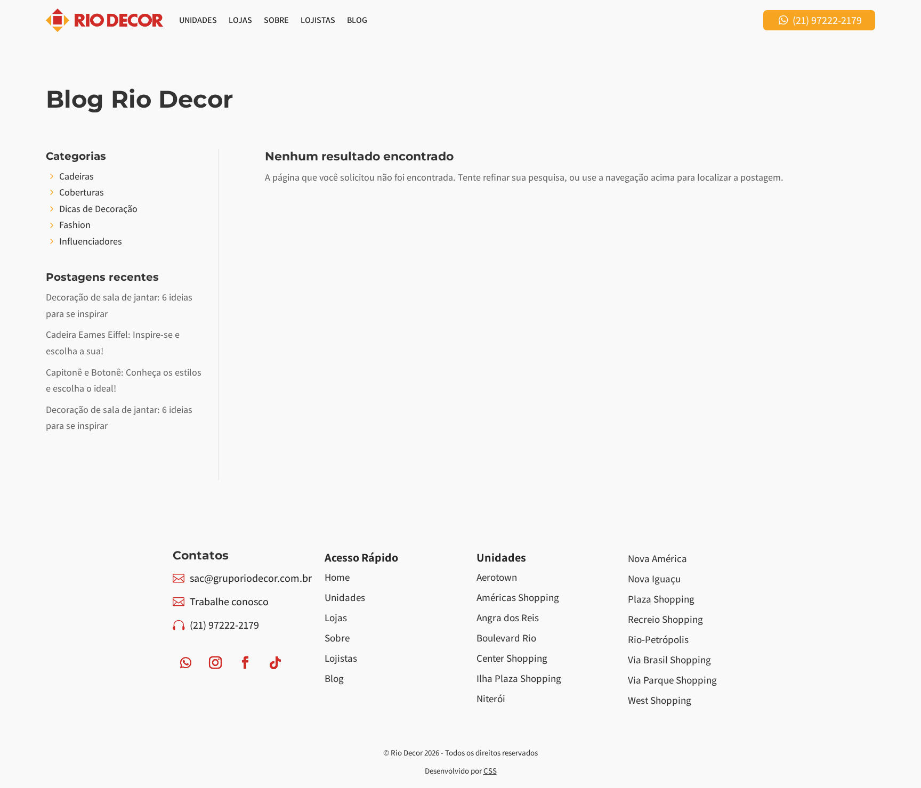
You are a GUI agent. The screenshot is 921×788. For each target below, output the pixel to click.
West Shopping (659, 700)
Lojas (240, 20)
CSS (490, 771)
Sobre (276, 20)
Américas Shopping (517, 597)
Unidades (198, 20)
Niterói (490, 698)
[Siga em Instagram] (215, 663)
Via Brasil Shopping (669, 659)
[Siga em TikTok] (275, 663)
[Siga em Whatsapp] (185, 663)
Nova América (657, 558)
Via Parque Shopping (672, 679)
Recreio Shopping (665, 619)
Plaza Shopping (661, 598)
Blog (357, 20)
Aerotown (496, 577)
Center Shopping (511, 658)
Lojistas (318, 20)
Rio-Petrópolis (658, 639)
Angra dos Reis (507, 617)
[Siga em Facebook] (245, 663)
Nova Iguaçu (654, 578)
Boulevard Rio (506, 637)
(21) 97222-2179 (827, 20)
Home (337, 577)
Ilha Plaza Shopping (518, 678)
